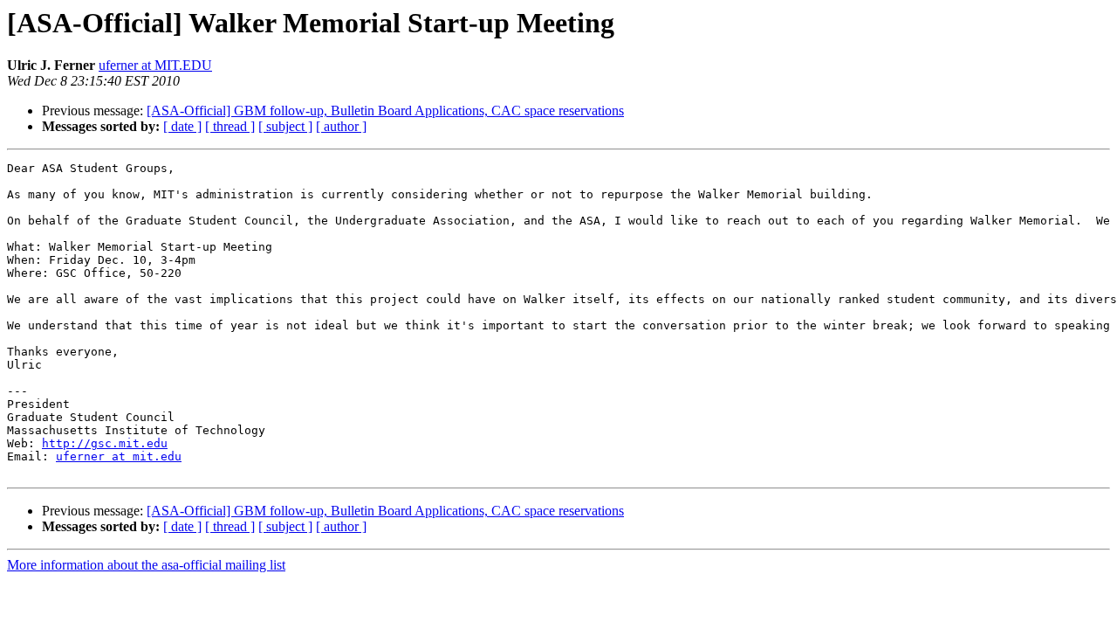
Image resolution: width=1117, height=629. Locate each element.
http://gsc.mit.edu (105, 443)
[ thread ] (230, 126)
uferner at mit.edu (119, 456)
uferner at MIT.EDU (155, 65)
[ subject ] (285, 126)
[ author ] (341, 126)
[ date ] (182, 126)
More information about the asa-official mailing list (146, 564)
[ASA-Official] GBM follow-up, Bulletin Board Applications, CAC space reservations (385, 110)
